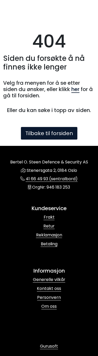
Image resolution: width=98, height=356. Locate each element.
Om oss (49, 306)
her (75, 89)
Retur (49, 226)
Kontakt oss (49, 288)
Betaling (49, 244)
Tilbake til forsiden (49, 133)
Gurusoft (49, 346)
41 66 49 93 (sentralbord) (52, 179)
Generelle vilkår (49, 280)
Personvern (49, 297)
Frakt (49, 217)
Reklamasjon (49, 235)
